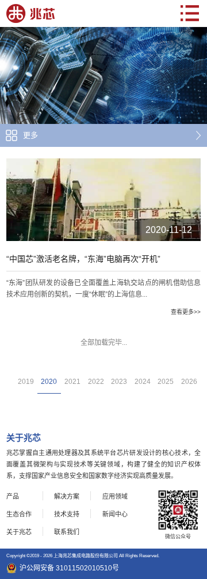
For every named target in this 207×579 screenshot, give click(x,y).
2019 (26, 382)
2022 (96, 382)
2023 (119, 382)
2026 (189, 382)
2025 (166, 382)
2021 (72, 382)
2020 (49, 382)
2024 (143, 382)
